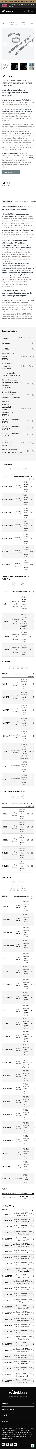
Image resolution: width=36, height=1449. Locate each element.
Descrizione (7, 202)
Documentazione (21, 202)
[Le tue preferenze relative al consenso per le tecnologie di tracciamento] (32, 1445)
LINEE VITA (24, 23)
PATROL (32, 23)
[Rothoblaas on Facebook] (3, 1444)
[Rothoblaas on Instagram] (11, 1444)
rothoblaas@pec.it (7, 1438)
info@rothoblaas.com (20, 1436)
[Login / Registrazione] (28, 11)
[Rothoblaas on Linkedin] (7, 1444)
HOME (4, 23)
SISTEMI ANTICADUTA (13, 23)
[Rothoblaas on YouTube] (15, 1444)
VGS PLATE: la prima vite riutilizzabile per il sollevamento (18, 1)
